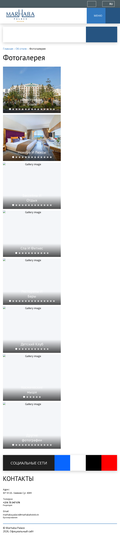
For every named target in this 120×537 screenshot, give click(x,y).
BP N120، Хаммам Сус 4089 (17, 492)
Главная (8, 48)
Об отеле (21, 48)
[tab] (10, 109)
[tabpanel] (32, 90)
